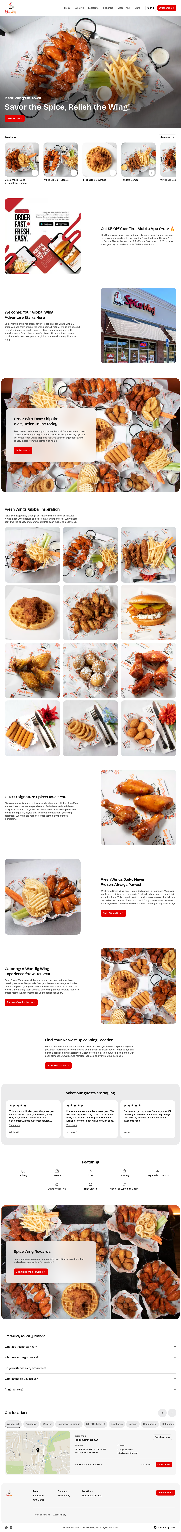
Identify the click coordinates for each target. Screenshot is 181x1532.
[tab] (13, 1424)
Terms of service (41, 1514)
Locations (93, 7)
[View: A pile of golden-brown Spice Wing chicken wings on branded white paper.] (90, 612)
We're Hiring (124, 7)
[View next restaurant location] (172, 1413)
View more (14, 1125)
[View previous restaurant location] (162, 1413)
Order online (163, 1464)
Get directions (162, 1437)
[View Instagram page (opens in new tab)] (11, 1527)
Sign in (151, 7)
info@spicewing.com (127, 1453)
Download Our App (92, 1495)
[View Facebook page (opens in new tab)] (6, 1527)
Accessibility (59, 1514)
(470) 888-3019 (125, 1449)
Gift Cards (38, 1499)
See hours (146, 1464)
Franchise (108, 7)
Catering (79, 7)
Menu (67, 7)
